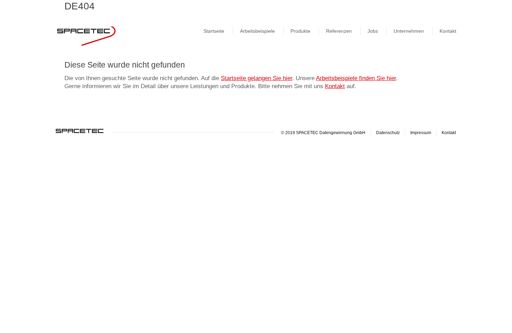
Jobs (372, 31)
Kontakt (448, 31)
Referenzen (339, 31)
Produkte (300, 31)
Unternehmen (409, 31)
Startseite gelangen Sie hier (256, 78)
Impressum (420, 132)
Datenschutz (388, 132)
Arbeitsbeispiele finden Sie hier (356, 78)
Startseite (213, 31)
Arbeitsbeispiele (257, 31)
